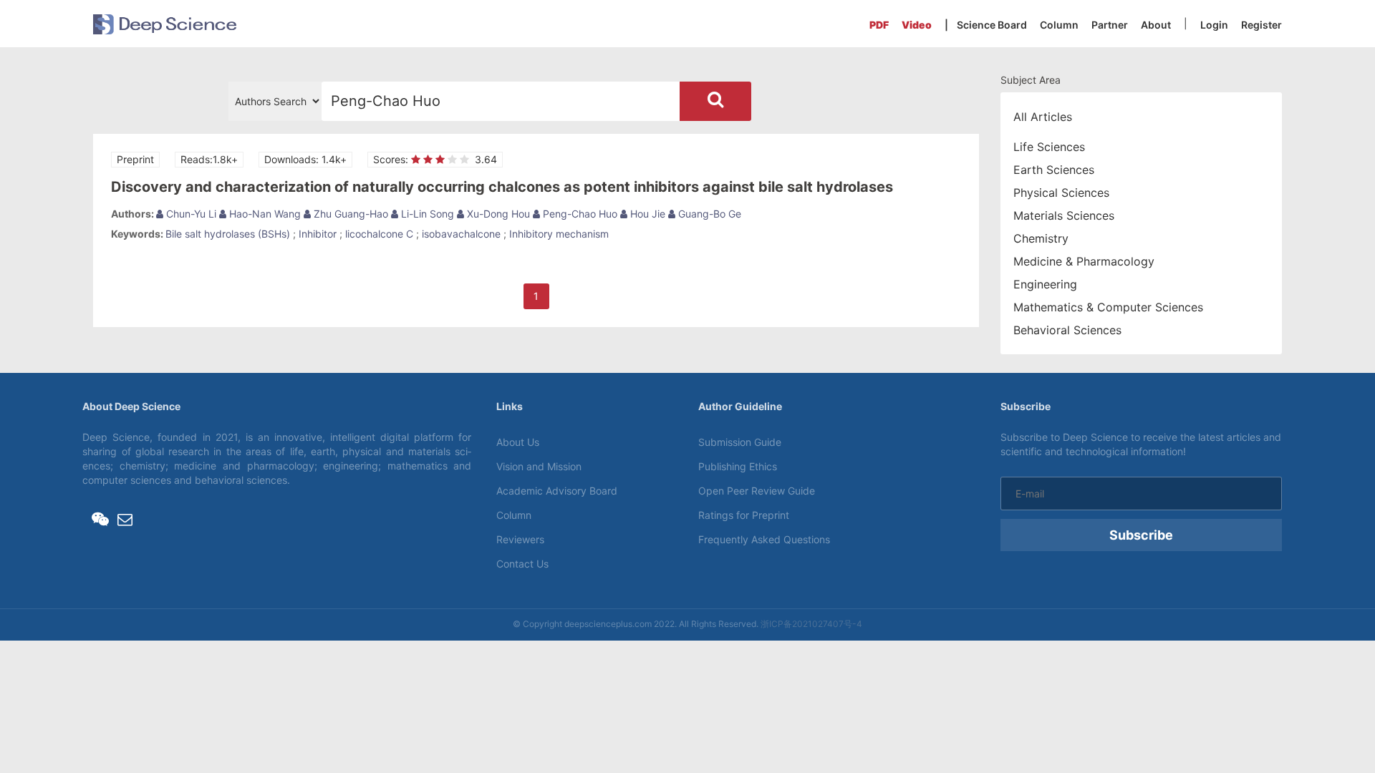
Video (917, 25)
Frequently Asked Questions (764, 539)
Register (1261, 25)
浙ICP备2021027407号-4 (811, 623)
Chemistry (1040, 238)
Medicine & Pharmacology (1083, 261)
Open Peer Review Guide (756, 491)
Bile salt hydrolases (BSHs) (227, 234)
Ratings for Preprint (743, 515)
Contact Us (522, 564)
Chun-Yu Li (189, 214)
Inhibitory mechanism (559, 234)
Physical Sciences (1061, 192)
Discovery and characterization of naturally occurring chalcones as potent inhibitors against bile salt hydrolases (502, 186)
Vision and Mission (539, 466)
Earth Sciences (1053, 169)
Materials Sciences (1063, 215)
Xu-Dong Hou (497, 214)
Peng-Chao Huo (578, 214)
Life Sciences (1049, 147)
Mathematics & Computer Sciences (1108, 307)
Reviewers (520, 539)
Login (1214, 25)
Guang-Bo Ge (708, 214)
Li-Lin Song (426, 214)
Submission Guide (739, 442)
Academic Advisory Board (556, 491)
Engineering (1045, 284)
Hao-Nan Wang (263, 214)
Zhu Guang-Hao (349, 214)
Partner (1109, 25)
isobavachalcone (461, 234)
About (1156, 25)
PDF (879, 25)
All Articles (1042, 117)
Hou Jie (646, 214)
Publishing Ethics (737, 466)
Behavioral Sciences (1067, 330)
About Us (517, 442)
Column (1059, 25)
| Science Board (986, 25)
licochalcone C (379, 234)
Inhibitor (318, 234)
